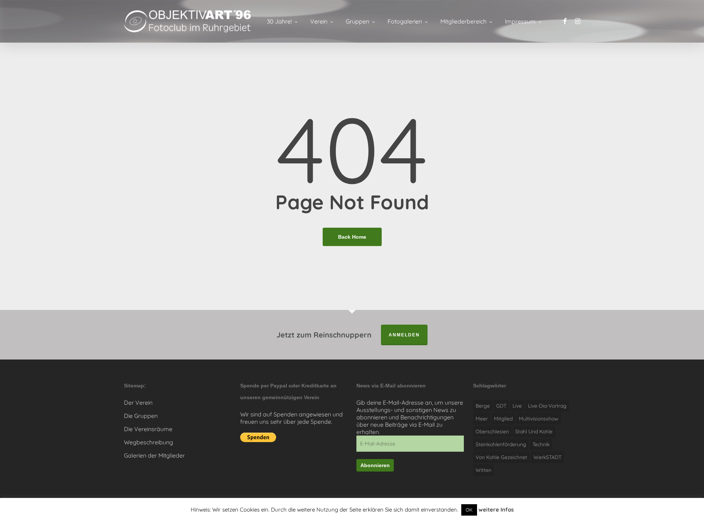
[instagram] (577, 21)
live (517, 405)
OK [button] (469, 510)
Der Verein (138, 402)
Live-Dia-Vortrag (547, 405)
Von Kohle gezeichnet (501, 457)
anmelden (404, 334)
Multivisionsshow (538, 418)
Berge (483, 405)
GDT (501, 405)
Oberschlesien (492, 431)
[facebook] (565, 21)
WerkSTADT (547, 457)
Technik (541, 444)
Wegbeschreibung (148, 442)
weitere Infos (496, 509)
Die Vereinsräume (148, 429)
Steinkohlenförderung (501, 444)
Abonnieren (375, 465)
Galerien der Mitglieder (154, 455)
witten (483, 470)
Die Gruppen (141, 415)
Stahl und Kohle (534, 431)
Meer (482, 418)
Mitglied (503, 418)
